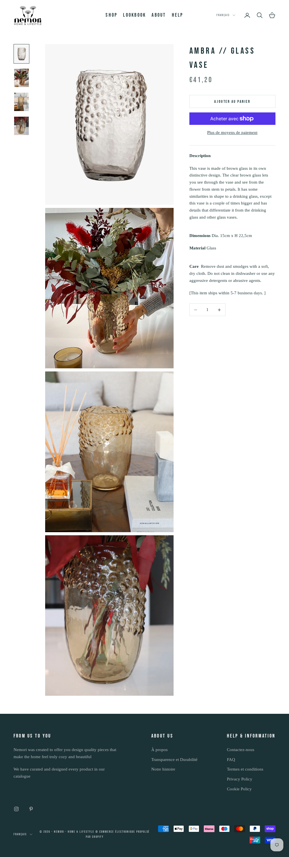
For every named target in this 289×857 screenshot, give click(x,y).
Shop (111, 15)
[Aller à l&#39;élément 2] (21, 78)
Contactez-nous (240, 749)
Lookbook (134, 15)
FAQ (231, 759)
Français (223, 15)
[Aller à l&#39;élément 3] (21, 102)
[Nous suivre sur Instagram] (16, 809)
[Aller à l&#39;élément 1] (21, 54)
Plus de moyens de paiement (232, 132)
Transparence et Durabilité (174, 759)
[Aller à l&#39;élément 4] (21, 126)
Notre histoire (163, 769)
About (159, 15)
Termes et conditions (245, 769)
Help (177, 15)
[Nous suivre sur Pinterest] (31, 809)
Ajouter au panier (232, 101)
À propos (159, 749)
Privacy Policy (239, 779)
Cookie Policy (239, 789)
